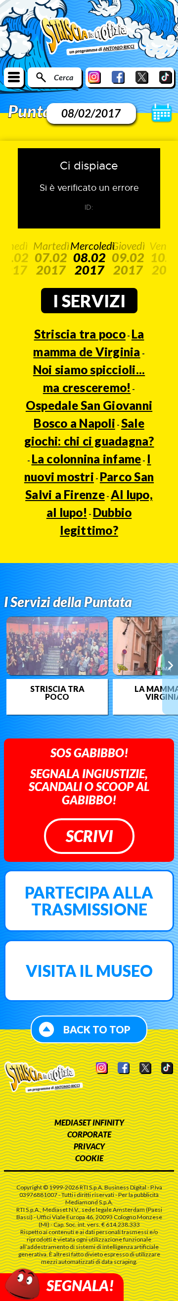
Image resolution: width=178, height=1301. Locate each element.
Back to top (97, 1029)
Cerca (63, 77)
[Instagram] (94, 77)
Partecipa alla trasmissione (89, 901)
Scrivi (89, 836)
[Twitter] (141, 77)
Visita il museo (89, 970)
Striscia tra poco (80, 334)
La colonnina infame (86, 459)
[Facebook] (118, 77)
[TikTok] (165, 77)
